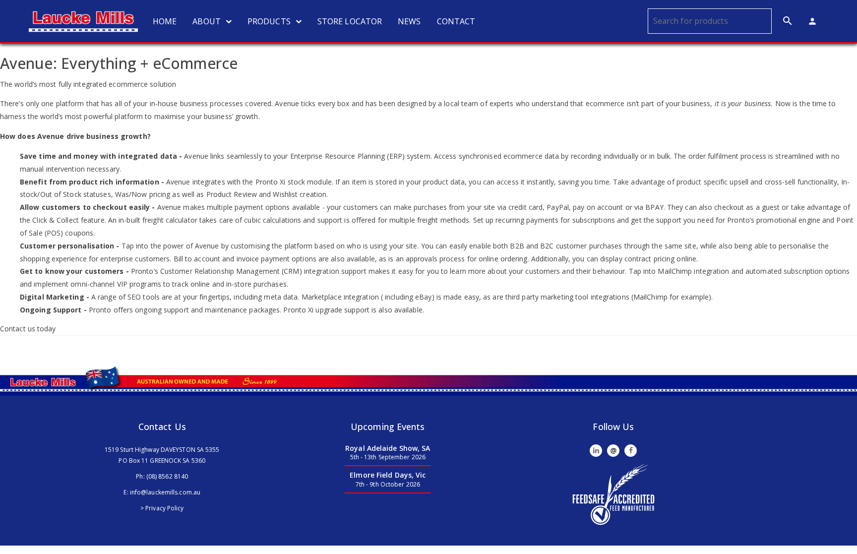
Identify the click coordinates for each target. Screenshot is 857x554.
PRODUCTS (269, 21)
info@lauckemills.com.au (165, 492)
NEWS (409, 21)
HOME (165, 21)
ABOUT (206, 21)
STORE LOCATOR (349, 21)
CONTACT (456, 21)
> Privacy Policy (162, 508)
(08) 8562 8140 (167, 476)
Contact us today (28, 328)
